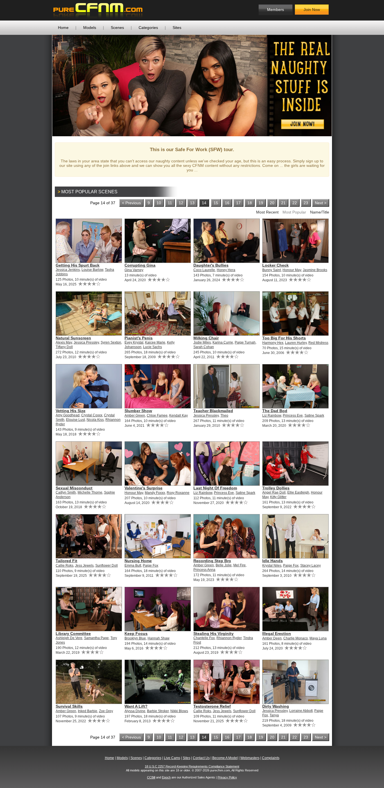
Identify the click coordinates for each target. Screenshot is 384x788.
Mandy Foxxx (155, 493)
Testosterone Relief (212, 706)
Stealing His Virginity (213, 633)
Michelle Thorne (90, 492)
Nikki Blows (179, 711)
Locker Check (275, 265)
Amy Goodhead (68, 415)
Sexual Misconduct (74, 488)
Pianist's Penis (139, 338)
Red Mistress (318, 343)
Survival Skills (69, 706)
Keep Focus (136, 633)
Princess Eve (293, 415)
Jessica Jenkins (68, 270)
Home (63, 27)
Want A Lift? (136, 706)
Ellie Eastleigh (298, 492)
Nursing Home (138, 560)
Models (89, 27)
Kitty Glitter (278, 497)
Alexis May (64, 342)
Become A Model (225, 758)
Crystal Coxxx (91, 415)
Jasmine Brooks (315, 270)
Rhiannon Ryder (228, 638)
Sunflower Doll (106, 565)
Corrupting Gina (140, 265)
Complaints (270, 758)
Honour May (292, 270)
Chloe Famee (157, 415)
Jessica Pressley (86, 342)
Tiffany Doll (64, 347)
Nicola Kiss (95, 420)
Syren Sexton (111, 342)
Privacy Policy (227, 777)
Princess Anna (204, 570)
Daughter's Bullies (211, 265)
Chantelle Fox (204, 638)
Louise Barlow (92, 270)
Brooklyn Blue (135, 638)
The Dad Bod (274, 410)
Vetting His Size (70, 410)
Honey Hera (226, 270)
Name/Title (319, 212)
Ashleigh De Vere (69, 638)
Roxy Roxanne (178, 493)
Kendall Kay (178, 415)
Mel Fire (239, 565)
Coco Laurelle (204, 270)
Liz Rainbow (271, 415)
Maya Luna (318, 638)
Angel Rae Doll (274, 492)
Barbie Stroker (158, 711)
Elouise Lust (75, 420)
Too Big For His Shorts (284, 338)
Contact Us (201, 758)
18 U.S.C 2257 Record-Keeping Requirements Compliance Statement (192, 766)
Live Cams (172, 758)
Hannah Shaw (159, 638)
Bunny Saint (271, 270)
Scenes (117, 27)
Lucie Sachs (152, 347)
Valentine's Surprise (143, 488)
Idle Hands (272, 560)
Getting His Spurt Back (78, 265)
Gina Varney (134, 270)
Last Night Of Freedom (215, 488)
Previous (43, 85)
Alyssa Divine (135, 711)
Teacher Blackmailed (213, 410)
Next (340, 85)
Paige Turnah (245, 342)
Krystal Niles (271, 565)
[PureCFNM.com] (98, 10)
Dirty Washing (275, 706)
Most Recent (267, 212)
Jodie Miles (202, 342)
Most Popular (294, 212)
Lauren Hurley (296, 343)
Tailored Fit (66, 560)
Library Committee (73, 633)
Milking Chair (206, 338)
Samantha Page (96, 638)
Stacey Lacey (310, 565)
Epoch (166, 777)
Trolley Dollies (276, 488)
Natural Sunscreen (73, 338)
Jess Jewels (84, 565)
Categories (148, 27)
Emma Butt (133, 565)
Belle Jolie (224, 565)
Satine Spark (314, 415)
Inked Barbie (87, 711)
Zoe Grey (106, 711)
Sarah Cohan (203, 347)
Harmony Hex (272, 343)
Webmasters (249, 758)
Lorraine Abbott (301, 711)
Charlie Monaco (295, 638)
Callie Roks (64, 565)
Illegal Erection (276, 633)
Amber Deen (272, 638)
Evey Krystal (134, 342)
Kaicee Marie (155, 342)
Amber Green (135, 415)
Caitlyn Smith (66, 492)
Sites (177, 27)
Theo (224, 415)
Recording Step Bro (212, 560)
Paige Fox (150, 565)
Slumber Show (138, 410)
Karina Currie (223, 342)
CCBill (151, 777)
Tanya (274, 715)
